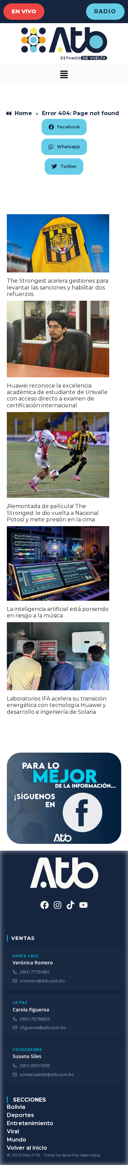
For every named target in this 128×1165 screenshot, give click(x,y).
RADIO (105, 11)
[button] (64, 74)
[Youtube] (83, 905)
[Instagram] (57, 905)
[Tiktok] (70, 905)
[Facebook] (45, 905)
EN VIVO (24, 11)
